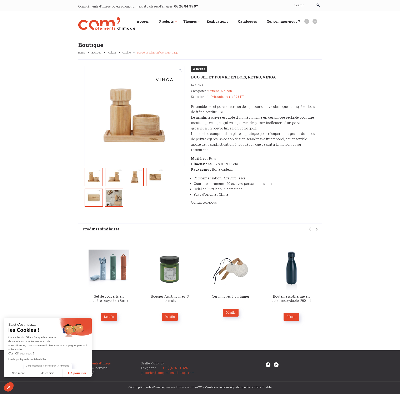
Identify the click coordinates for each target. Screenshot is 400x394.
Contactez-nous (204, 202)
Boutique (96, 52)
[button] (9, 387)
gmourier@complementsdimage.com (167, 373)
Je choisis (47, 373)
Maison (112, 52)
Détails (109, 317)
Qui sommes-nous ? (283, 21)
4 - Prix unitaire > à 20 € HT (225, 97)
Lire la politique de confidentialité (27, 359)
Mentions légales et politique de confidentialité (238, 387)
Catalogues (247, 21)
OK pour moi (77, 373)
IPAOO (197, 387)
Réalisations (217, 21)
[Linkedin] (314, 21)
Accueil (143, 21)
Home (81, 52)
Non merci (18, 373)
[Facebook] (306, 21)
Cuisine (126, 52)
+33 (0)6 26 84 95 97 (175, 368)
